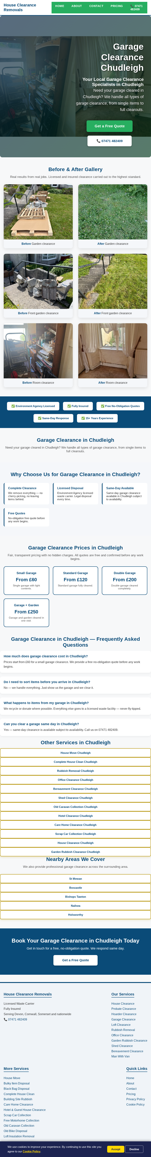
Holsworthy (75, 914)
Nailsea (75, 905)
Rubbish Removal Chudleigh (75, 770)
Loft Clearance (121, 1024)
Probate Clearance (123, 1008)
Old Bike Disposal (15, 1131)
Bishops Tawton (75, 896)
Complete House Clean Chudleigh (75, 761)
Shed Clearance (122, 1045)
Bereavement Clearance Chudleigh (75, 788)
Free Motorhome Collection (21, 1120)
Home (59, 6)
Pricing (117, 6)
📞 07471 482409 (136, 7)
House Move (12, 1078)
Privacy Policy (135, 1099)
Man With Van (120, 1056)
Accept (115, 1149)
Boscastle (75, 887)
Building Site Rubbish (18, 1099)
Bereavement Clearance (127, 1051)
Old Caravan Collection (19, 1125)
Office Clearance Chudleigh (75, 779)
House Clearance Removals (20, 7)
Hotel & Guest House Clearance (25, 1109)
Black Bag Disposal (16, 1088)
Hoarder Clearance (123, 1014)
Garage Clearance (123, 1019)
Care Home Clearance (18, 1104)
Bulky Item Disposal (17, 1083)
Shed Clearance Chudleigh (75, 797)
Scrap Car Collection (17, 1115)
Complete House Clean (19, 1094)
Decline (134, 1149)
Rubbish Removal (123, 1029)
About (76, 6)
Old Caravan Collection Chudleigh (75, 806)
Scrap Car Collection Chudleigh (75, 833)
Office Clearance (122, 1035)
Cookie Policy (31, 1151)
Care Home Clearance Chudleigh (75, 824)
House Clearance (122, 1003)
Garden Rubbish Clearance (129, 1040)
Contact (96, 6)
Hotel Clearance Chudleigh (75, 815)
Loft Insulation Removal (19, 1136)
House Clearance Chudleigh (76, 842)
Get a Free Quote (110, 126)
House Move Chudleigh (76, 752)
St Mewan (75, 878)
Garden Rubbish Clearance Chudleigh (75, 851)
